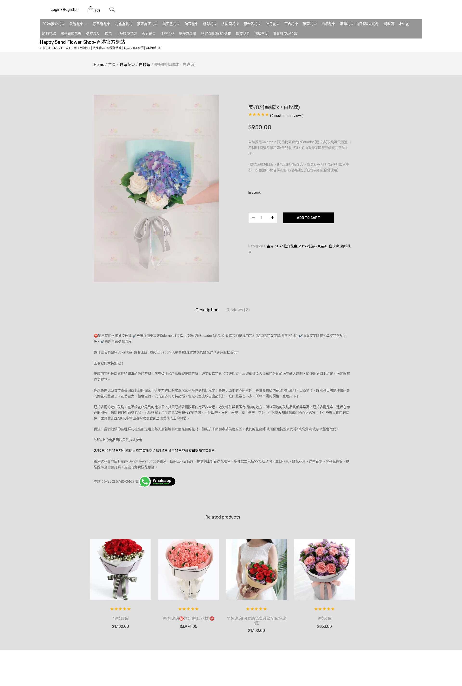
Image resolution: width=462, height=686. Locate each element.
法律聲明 (261, 34)
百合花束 (291, 24)
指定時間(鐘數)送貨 (216, 34)
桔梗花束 (328, 24)
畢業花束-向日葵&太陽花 (359, 24)
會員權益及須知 (285, 34)
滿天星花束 (171, 24)
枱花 (108, 34)
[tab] (207, 310)
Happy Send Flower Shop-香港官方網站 (82, 42)
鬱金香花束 (252, 24)
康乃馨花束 (101, 24)
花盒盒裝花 (123, 24)
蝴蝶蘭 (389, 24)
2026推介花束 (53, 24)
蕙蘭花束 (310, 24)
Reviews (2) (238, 310)
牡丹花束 (273, 24)
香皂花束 (149, 34)
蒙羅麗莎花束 (147, 24)
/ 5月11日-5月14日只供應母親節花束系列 (184, 451)
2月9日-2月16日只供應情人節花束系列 (123, 451)
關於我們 (243, 34)
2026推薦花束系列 (313, 246)
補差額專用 (187, 34)
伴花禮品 (167, 34)
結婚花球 (49, 34)
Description (206, 310)
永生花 (404, 24)
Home (99, 64)
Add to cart (308, 218)
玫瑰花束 (76, 24)
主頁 (112, 64)
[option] (156, 188)
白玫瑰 (144, 64)
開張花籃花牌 (71, 34)
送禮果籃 (93, 34)
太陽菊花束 (230, 24)
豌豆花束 (191, 24)
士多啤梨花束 (126, 34)
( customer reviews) (286, 116)
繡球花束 (210, 24)
